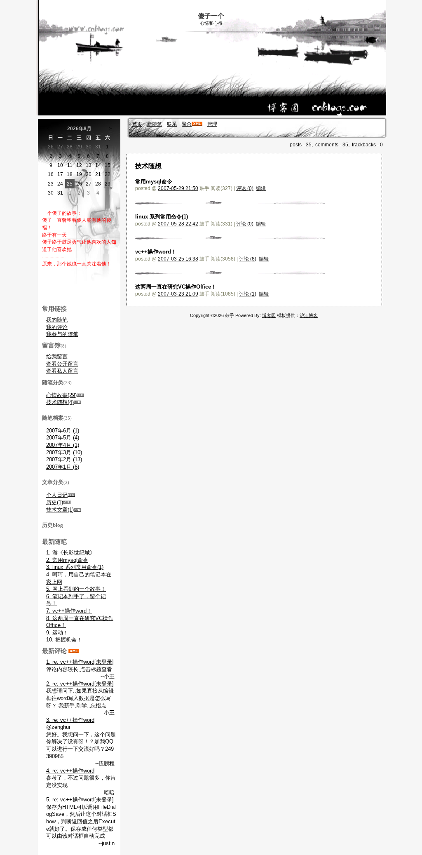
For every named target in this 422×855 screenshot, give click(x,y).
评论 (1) (247, 294)
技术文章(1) (60, 510)
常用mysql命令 (153, 182)
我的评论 (57, 327)
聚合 (187, 124)
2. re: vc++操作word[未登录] (80, 684)
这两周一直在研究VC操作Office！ (175, 287)
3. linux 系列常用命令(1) (74, 567)
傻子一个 (211, 15)
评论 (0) (244, 188)
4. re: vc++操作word (70, 771)
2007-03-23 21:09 (178, 294)
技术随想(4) (60, 402)
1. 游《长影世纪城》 (70, 553)
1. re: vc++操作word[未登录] (80, 662)
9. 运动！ (57, 633)
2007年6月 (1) (62, 431)
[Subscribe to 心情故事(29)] (80, 395)
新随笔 (154, 124)
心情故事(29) (61, 395)
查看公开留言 (62, 364)
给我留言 (57, 356)
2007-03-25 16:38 (178, 259)
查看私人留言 (62, 371)
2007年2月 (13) (64, 459)
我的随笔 (57, 320)
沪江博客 (309, 315)
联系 (172, 124)
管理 (212, 124)
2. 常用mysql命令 (67, 560)
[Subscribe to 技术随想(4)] (77, 402)
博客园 (269, 315)
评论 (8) (247, 259)
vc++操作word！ (155, 252)
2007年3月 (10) (64, 452)
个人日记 (57, 495)
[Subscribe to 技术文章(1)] (77, 510)
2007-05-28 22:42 (178, 224)
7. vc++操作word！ (69, 611)
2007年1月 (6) (62, 467)
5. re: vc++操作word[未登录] (80, 799)
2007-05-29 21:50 (178, 188)
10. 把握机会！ (64, 640)
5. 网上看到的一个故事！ (76, 589)
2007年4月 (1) (62, 445)
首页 (137, 124)
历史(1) (54, 502)
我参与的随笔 (62, 334)
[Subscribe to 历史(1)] (66, 502)
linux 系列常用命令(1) (161, 217)
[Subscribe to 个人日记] (71, 495)
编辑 (261, 188)
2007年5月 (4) (62, 438)
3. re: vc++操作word (70, 720)
